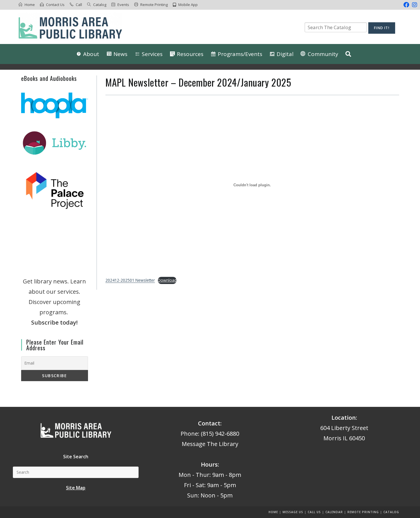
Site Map (75, 488)
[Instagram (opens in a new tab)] (414, 5)
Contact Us (55, 4)
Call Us (314, 512)
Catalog (99, 4)
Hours (209, 464)
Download (167, 280)
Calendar (334, 512)
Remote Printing (154, 4)
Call (79, 4)
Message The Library (210, 444)
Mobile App (188, 4)
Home (30, 4)
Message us (293, 512)
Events (123, 4)
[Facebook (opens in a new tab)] (406, 5)
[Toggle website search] (348, 54)
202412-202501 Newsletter (130, 280)
